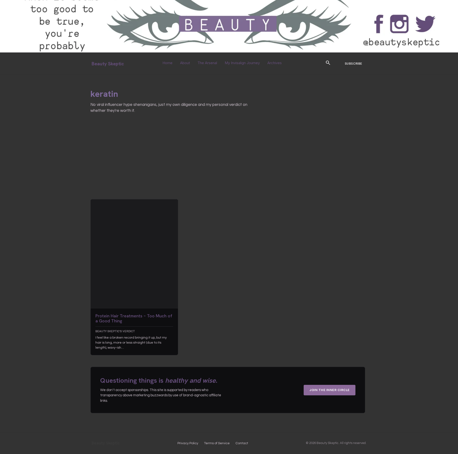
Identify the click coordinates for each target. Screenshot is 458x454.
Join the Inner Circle (329, 390)
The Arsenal (207, 63)
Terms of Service (217, 443)
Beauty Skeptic (108, 64)
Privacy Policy (187, 443)
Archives (274, 63)
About (185, 63)
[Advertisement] (227, 163)
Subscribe (353, 63)
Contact (241, 443)
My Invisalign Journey (242, 63)
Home (167, 63)
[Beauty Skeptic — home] (229, 51)
